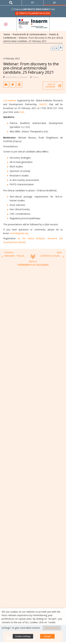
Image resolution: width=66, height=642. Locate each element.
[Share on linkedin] (19, 84)
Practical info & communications (29, 34)
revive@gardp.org (19, 233)
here (22, 112)
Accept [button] (47, 636)
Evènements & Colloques (17, 77)
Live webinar (9, 100)
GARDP (43, 104)
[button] (53, 86)
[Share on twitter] (13, 84)
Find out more (51, 627)
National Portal (35, 9)
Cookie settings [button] (23, 636)
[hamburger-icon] (6, 24)
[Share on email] (6, 84)
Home (7, 34)
